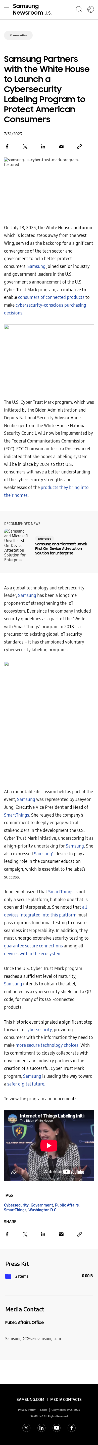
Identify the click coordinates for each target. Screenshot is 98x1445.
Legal (43, 1410)
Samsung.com (30, 1399)
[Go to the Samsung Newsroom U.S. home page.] (33, 10)
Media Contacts (66, 1399)
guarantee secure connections (33, 946)
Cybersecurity (16, 1205)
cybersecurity (38, 1029)
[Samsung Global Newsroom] (90, 10)
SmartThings (16, 815)
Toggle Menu (6, 9)
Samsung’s (44, 854)
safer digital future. (26, 1084)
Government (42, 1205)
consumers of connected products (51, 297)
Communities (18, 35)
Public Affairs (67, 1205)
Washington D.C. (42, 1210)
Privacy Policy (27, 1410)
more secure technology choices (47, 1045)
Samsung (36, 266)
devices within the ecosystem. (33, 953)
